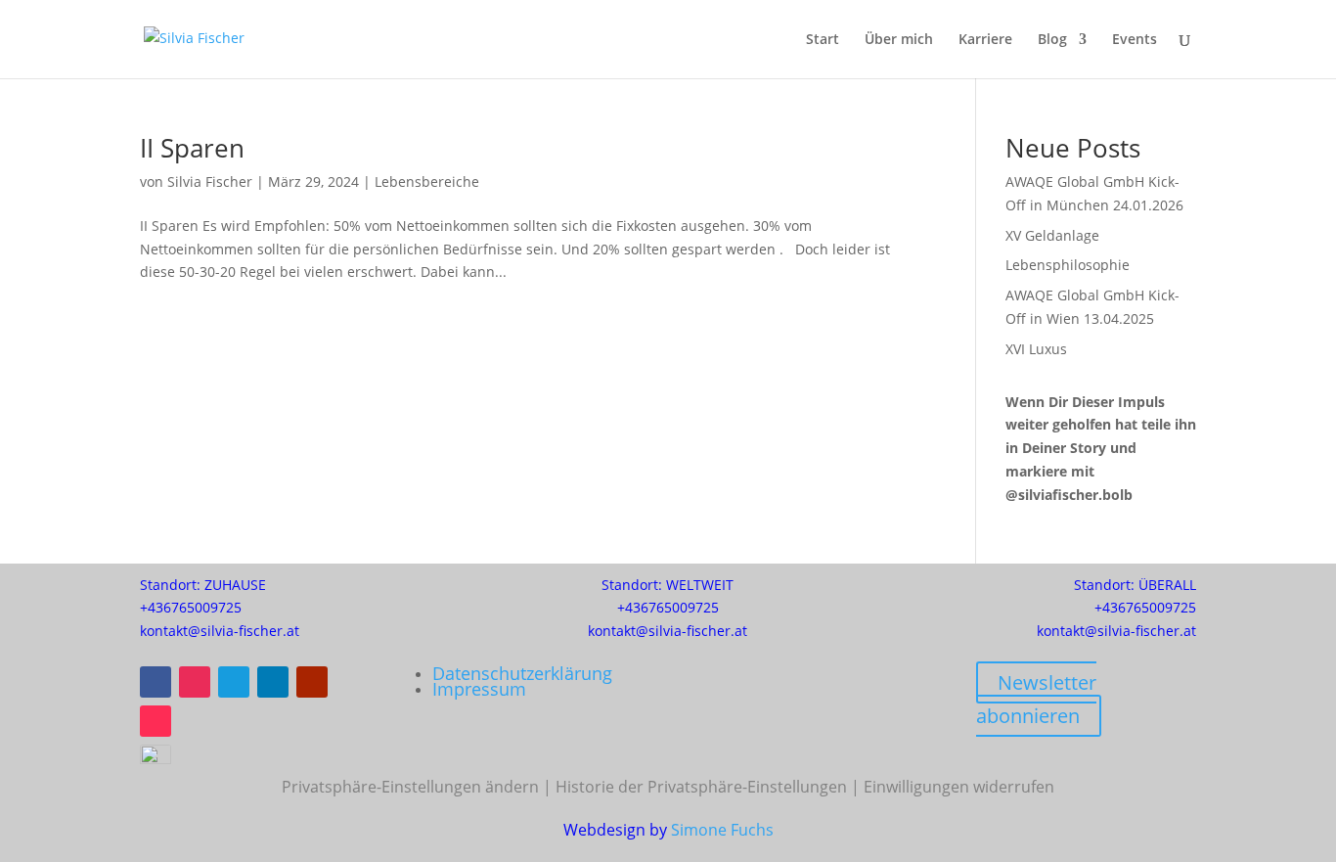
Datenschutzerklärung (522, 673)
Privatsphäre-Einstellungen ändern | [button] (419, 786)
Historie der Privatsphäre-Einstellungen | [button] (710, 786)
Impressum (479, 689)
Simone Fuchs (722, 829)
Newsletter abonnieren (1036, 699)
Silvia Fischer (209, 181)
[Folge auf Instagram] (194, 682)
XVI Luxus (1036, 349)
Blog (1052, 40)
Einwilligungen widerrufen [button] (959, 786)
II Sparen (192, 147)
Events (1134, 40)
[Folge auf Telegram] (233, 682)
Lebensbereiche (427, 181)
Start (822, 40)
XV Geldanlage (1052, 235)
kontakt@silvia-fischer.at (219, 630)
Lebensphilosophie (1067, 264)
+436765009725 (191, 607)
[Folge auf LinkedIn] (273, 682)
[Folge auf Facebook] (155, 682)
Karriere (985, 40)
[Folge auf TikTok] (155, 721)
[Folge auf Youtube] (312, 682)
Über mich (899, 40)
